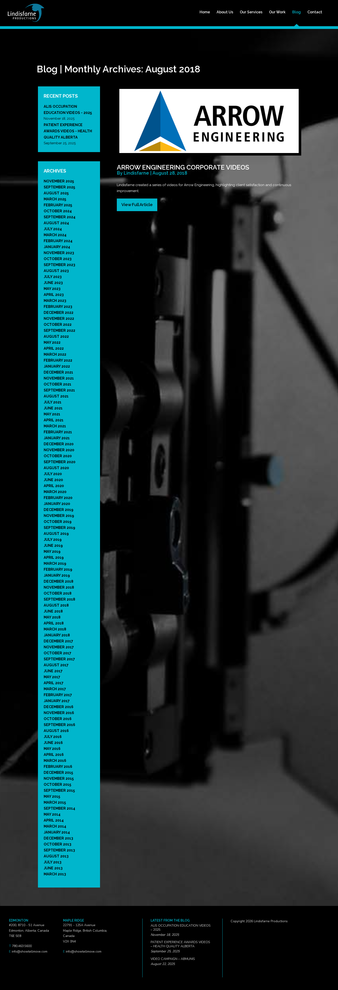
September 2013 (59, 850)
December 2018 (58, 581)
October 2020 (58, 456)
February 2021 (58, 432)
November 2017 (59, 647)
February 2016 (58, 766)
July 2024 (53, 229)
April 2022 (54, 348)
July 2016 (53, 737)
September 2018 (59, 599)
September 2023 (59, 265)
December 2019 (58, 510)
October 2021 (57, 384)
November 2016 (59, 713)
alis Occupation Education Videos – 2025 (181, 928)
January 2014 (57, 832)
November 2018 (59, 587)
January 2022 (57, 366)
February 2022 (58, 360)
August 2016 (56, 731)
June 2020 (53, 480)
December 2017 (58, 641)
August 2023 (56, 271)
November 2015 (59, 778)
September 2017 (59, 659)
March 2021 (55, 426)
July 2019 (53, 539)
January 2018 (57, 635)
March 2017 (55, 689)
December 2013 (58, 838)
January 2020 (57, 504)
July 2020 (53, 474)
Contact (314, 12)
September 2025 (59, 187)
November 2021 (59, 378)
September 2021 (59, 390)
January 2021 (57, 438)
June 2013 (53, 868)
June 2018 (53, 611)
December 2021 (58, 372)
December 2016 (58, 707)
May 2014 (52, 814)
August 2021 (56, 396)
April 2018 (54, 623)
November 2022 (59, 318)
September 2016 (59, 725)
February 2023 (58, 306)
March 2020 (55, 492)
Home (205, 12)
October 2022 (58, 324)
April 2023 (54, 294)
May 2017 (52, 677)
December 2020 (59, 444)
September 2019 (59, 527)
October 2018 (58, 593)
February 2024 (58, 241)
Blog (296, 12)
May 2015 (52, 796)
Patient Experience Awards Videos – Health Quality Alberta (180, 944)
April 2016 (54, 754)
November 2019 (59, 515)
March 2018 (55, 629)
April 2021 (53, 420)
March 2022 (55, 354)
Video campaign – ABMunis (173, 959)
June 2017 (53, 671)
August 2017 (56, 665)
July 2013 (52, 862)
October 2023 (58, 259)
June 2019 (53, 545)
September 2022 (59, 330)
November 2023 (59, 253)
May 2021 (52, 414)
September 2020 (59, 462)
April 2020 (54, 486)
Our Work (277, 12)
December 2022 (58, 312)
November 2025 (59, 181)
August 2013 (56, 856)
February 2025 (58, 205)
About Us (225, 12)
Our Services (251, 12)
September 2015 (59, 790)
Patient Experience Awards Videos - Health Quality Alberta (68, 131)
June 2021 (53, 408)
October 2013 (57, 844)
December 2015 (58, 772)
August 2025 (56, 193)
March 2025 (55, 199)
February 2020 (58, 498)
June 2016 (53, 742)
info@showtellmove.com (29, 951)
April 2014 (54, 820)
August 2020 (56, 468)
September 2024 (59, 217)
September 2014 (59, 808)
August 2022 (56, 336)
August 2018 (56, 605)
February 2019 (58, 569)
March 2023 (55, 300)
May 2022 (52, 342)
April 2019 (54, 557)
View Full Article (137, 204)
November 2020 (59, 450)
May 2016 (52, 748)
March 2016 (55, 760)
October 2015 (57, 784)
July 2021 (52, 402)
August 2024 (56, 223)
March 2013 (55, 874)
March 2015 (55, 802)
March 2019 (55, 563)
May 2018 (52, 617)
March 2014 (55, 826)
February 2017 (58, 695)
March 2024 (55, 235)
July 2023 (53, 277)
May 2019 (52, 551)
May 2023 (52, 289)
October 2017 (57, 653)
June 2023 (53, 283)
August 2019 (56, 533)
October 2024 (58, 211)
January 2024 (57, 247)
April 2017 (53, 683)
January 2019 (57, 575)
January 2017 (57, 701)
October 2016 (58, 719)
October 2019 (58, 521)
